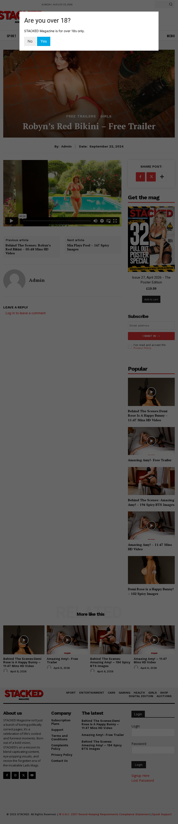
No (30, 41)
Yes (44, 41)
